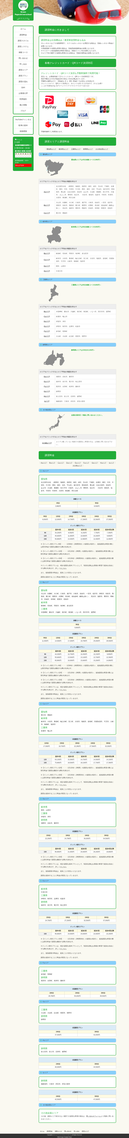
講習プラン (23, 76)
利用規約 (23, 99)
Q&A (23, 87)
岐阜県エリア (63, 149)
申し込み (23, 64)
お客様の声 (23, 93)
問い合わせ (23, 58)
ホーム (23, 29)
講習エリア (23, 70)
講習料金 (23, 35)
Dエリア (47, 266)
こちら (64, 568)
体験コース (23, 52)
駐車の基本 (23, 125)
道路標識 (23, 131)
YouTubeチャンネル (23, 120)
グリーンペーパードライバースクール (62, 1134)
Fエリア (47, 331)
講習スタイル (23, 41)
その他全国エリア (101, 149)
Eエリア (47, 271)
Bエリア (47, 205)
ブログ (23, 111)
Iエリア (46, 401)
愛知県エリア (51, 149)
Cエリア (47, 213)
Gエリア (47, 336)
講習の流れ (23, 82)
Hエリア (47, 396)
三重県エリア (76, 149)
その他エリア (47, 443)
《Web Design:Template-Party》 (64, 1137)
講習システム (23, 47)
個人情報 (23, 105)
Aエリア (47, 192)
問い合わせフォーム (93, 1116)
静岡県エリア (88, 149)
